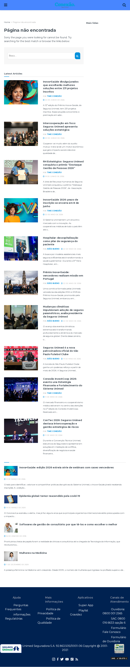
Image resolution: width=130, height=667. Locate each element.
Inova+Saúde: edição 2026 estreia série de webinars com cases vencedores (66, 467)
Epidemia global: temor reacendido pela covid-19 (49, 495)
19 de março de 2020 (16, 507)
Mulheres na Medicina (33, 552)
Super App (86, 605)
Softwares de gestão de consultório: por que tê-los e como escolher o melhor (68, 524)
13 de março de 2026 (15, 479)
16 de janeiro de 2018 (16, 536)
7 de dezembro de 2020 (17, 564)
